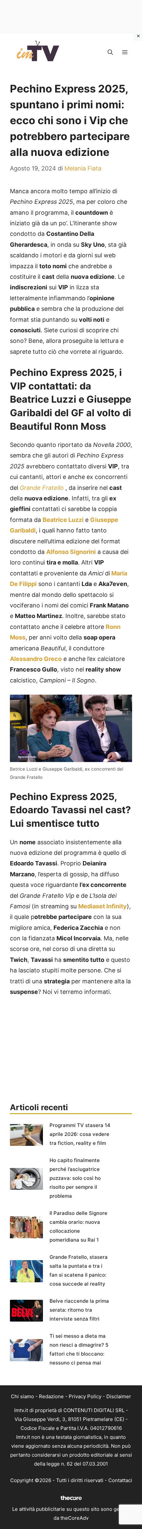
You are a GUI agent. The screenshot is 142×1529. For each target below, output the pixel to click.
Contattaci (120, 1480)
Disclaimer (118, 1396)
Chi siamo (22, 1396)
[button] (110, 52)
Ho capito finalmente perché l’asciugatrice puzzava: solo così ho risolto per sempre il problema (75, 1178)
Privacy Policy (85, 1396)
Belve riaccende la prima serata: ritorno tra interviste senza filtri (79, 1310)
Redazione (51, 1396)
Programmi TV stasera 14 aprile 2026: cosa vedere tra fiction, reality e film (80, 1134)
